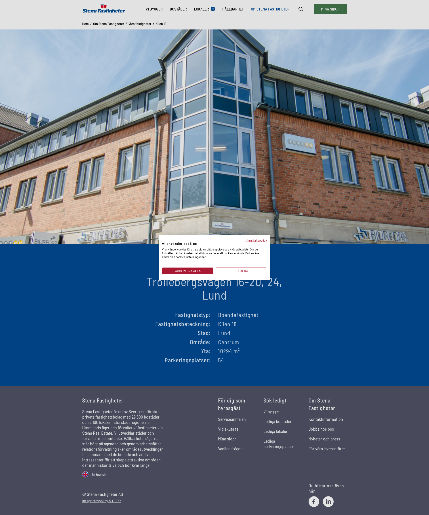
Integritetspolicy (256, 240)
